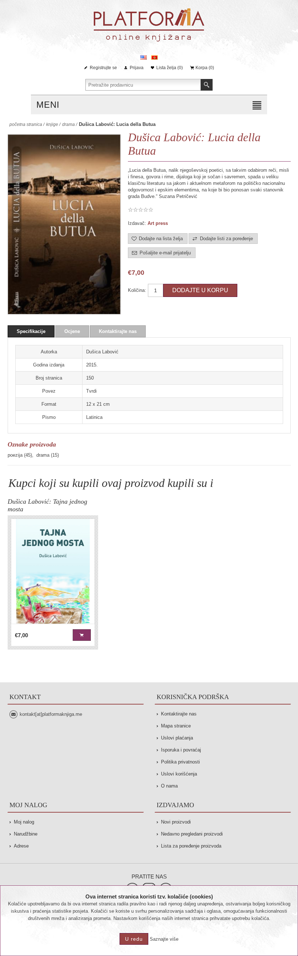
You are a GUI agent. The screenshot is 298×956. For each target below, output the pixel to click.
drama (42, 455)
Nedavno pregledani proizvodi (192, 834)
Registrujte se (103, 67)
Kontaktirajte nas (179, 714)
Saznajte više (164, 939)
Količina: (137, 290)
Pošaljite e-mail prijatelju (165, 252)
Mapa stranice (176, 726)
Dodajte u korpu (200, 290)
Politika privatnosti (180, 762)
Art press (158, 223)
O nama (169, 786)
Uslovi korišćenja (179, 774)
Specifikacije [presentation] (31, 331)
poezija (15, 455)
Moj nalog (24, 822)
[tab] (31, 331)
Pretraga (207, 85)
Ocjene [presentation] (72, 331)
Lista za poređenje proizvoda (191, 846)
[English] (143, 57)
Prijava (137, 67)
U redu (134, 939)
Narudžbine (25, 834)
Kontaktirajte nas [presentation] (118, 331)
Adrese (21, 846)
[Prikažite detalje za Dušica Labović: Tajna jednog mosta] (52, 571)
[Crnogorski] (154, 57)
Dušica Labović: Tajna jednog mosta (47, 505)
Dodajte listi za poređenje (226, 238)
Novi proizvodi (176, 822)
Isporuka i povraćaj (181, 750)
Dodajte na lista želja (161, 238)
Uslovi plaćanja (177, 738)
